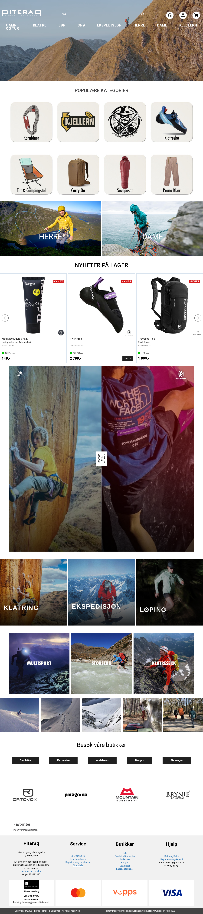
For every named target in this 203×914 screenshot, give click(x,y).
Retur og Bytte (171, 856)
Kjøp (59, 358)
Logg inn (183, 16)
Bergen (139, 760)
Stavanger (176, 760)
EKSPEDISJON (109, 25)
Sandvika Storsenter (125, 856)
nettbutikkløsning (136, 911)
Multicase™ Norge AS (164, 911)
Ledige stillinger (125, 869)
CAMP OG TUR (12, 26)
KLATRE (40, 25)
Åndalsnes (102, 760)
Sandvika (25, 760)
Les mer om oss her (31, 871)
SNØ (81, 25)
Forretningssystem (114, 911)
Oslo (125, 853)
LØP (62, 25)
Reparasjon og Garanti (171, 859)
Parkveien (63, 760)
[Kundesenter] (169, 15)
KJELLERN (188, 25)
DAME (162, 25)
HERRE (139, 25)
